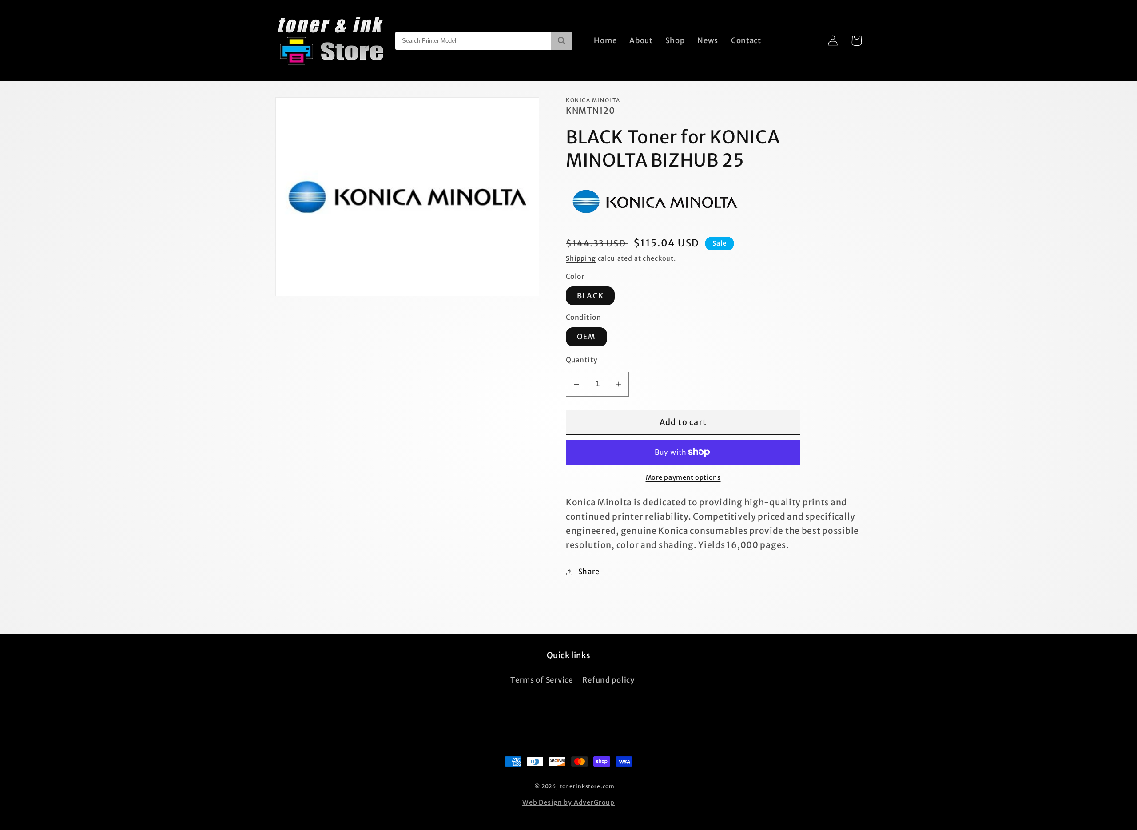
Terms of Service (541, 680)
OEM (586, 337)
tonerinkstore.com (587, 786)
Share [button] (589, 571)
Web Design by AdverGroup (568, 802)
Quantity (582, 360)
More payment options (683, 477)
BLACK (590, 296)
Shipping (581, 258)
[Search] (561, 41)
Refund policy (608, 680)
